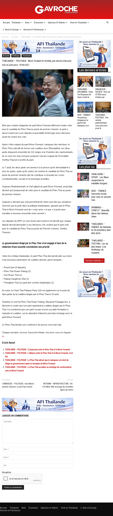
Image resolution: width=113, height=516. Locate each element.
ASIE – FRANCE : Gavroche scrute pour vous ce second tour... (101, 195)
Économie (38, 22)
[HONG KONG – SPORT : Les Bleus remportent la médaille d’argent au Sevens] (83, 177)
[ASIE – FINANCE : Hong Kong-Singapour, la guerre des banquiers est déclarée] (85, 107)
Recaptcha (6, 472)
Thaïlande (16, 22)
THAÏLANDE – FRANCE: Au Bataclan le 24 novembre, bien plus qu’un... (101, 228)
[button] (107, 22)
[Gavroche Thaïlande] (56, 9)
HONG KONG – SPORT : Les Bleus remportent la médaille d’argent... (100, 179)
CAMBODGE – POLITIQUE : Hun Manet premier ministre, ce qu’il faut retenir (18, 385)
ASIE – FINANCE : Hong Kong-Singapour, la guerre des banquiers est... (84, 120)
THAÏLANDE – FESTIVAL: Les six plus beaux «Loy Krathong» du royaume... (99, 246)
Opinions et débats (56, 22)
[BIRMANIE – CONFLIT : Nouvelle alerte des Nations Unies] (83, 210)
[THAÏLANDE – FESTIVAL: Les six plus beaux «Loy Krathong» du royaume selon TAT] (83, 243)
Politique (16, 56)
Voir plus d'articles (93, 260)
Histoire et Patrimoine (34, 29)
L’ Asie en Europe (11, 29)
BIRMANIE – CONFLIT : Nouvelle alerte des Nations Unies (100, 212)
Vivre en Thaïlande (78, 22)
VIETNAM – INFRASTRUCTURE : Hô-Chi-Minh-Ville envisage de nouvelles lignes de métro (57, 386)
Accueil (6, 22)
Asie (27, 22)
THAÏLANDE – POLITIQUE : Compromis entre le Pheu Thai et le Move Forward (37, 349)
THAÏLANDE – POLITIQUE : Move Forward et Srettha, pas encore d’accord (36, 60)
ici (3, 336)
